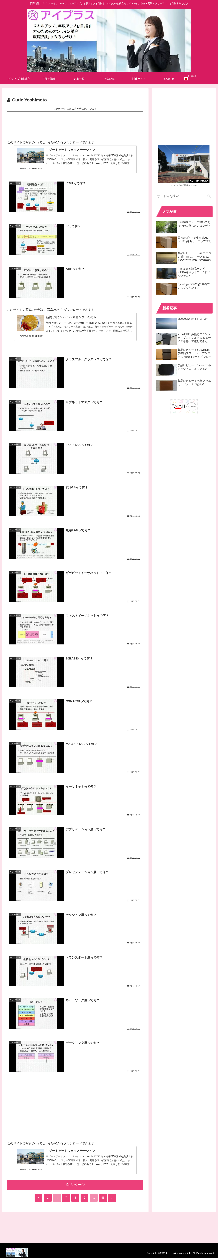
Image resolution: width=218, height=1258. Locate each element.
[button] (209, 196)
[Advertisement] (75, 125)
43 (102, 1197)
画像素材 (186, 185)
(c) (177, 185)
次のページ (75, 1185)
